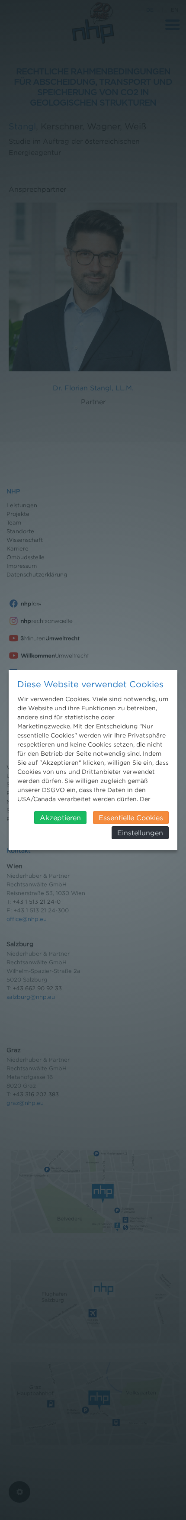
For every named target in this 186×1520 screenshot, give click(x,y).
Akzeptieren (60, 817)
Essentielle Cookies (131, 817)
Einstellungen (140, 833)
